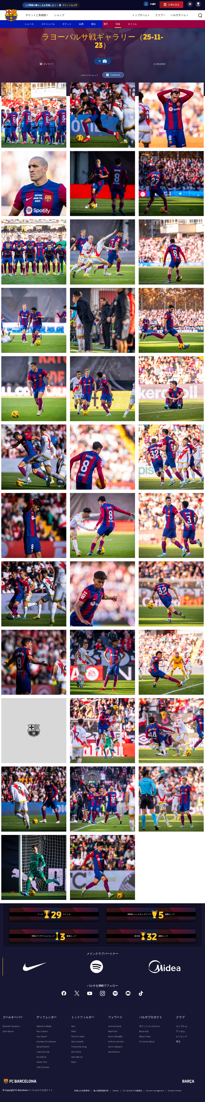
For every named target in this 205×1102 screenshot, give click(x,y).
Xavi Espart (42, 1036)
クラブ (159, 15)
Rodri (73, 1062)
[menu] (198, 4)
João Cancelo (43, 1067)
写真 (118, 24)
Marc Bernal (76, 1057)
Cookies (116, 1090)
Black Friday (145, 1036)
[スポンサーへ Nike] (34, 966)
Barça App (144, 1031)
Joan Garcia (8, 1031)
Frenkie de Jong (78, 1046)
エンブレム (181, 1026)
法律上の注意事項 (82, 1090)
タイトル (132, 24)
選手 (105, 24)
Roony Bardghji (115, 1036)
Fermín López (77, 1036)
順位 (93, 24)
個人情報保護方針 (101, 1090)
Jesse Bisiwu (114, 1051)
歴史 (178, 1041)
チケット (66, 24)
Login (151, 4)
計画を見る (173, 4)
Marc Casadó (77, 1041)
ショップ (59, 15)
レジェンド (181, 1036)
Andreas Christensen (46, 1041)
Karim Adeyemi (115, 1046)
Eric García (41, 1057)
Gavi (73, 1026)
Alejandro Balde (44, 1026)
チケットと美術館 (36, 15)
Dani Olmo (76, 1051)
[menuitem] (198, 3)
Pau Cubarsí (42, 1031)
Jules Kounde (43, 1051)
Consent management (155, 1090)
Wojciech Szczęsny (11, 1026)
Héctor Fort (42, 1062)
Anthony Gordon (116, 1041)
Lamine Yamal (114, 1026)
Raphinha (112, 1031)
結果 (81, 24)
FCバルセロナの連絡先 (132, 1090)
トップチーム (140, 15)
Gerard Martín (43, 1046)
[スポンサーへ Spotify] (96, 966)
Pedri (73, 1031)
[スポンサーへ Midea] (164, 966)
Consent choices (174, 1090)
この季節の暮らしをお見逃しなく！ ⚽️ (51, 5)
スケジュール (48, 24)
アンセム (180, 1031)
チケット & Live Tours (149, 1026)
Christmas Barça (146, 1041)
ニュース (29, 24)
